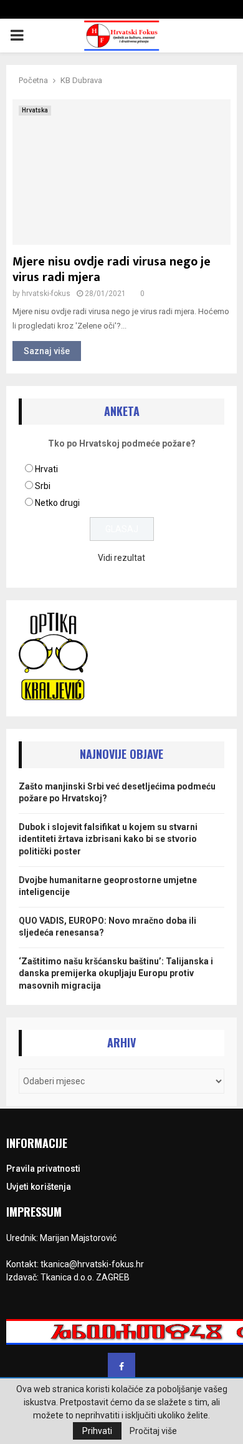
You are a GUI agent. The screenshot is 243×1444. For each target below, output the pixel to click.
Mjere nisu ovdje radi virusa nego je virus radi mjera (111, 269)
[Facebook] (121, 1366)
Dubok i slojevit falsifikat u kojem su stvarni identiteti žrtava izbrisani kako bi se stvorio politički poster (108, 839)
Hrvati (46, 469)
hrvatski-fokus (46, 293)
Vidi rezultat (121, 558)
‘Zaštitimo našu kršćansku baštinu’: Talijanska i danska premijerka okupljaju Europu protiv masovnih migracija (116, 973)
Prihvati (97, 1431)
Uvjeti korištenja (38, 1187)
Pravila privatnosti (43, 1169)
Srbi (42, 486)
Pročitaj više (153, 1431)
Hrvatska (35, 110)
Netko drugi (57, 503)
